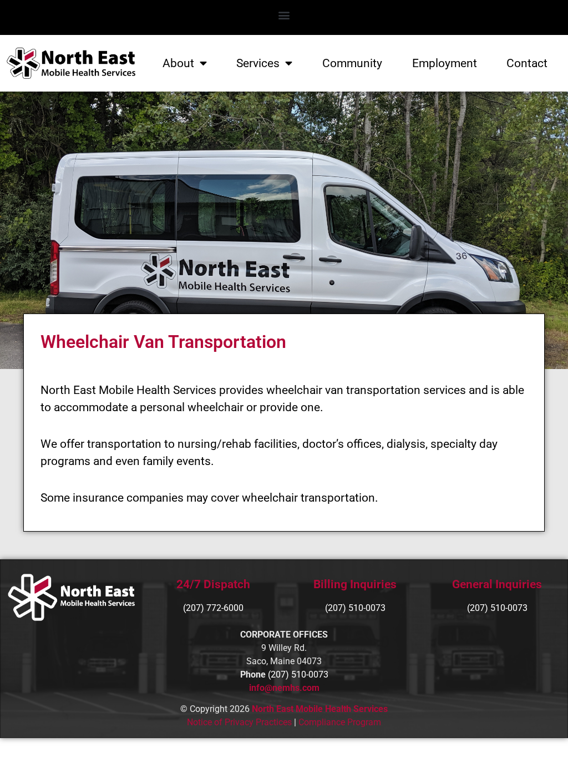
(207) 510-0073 (497, 608)
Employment (444, 63)
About (178, 63)
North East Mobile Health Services (320, 709)
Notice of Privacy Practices (239, 722)
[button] (284, 15)
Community (352, 63)
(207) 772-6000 (213, 608)
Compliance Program (339, 722)
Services (258, 63)
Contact (526, 63)
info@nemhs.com (284, 688)
